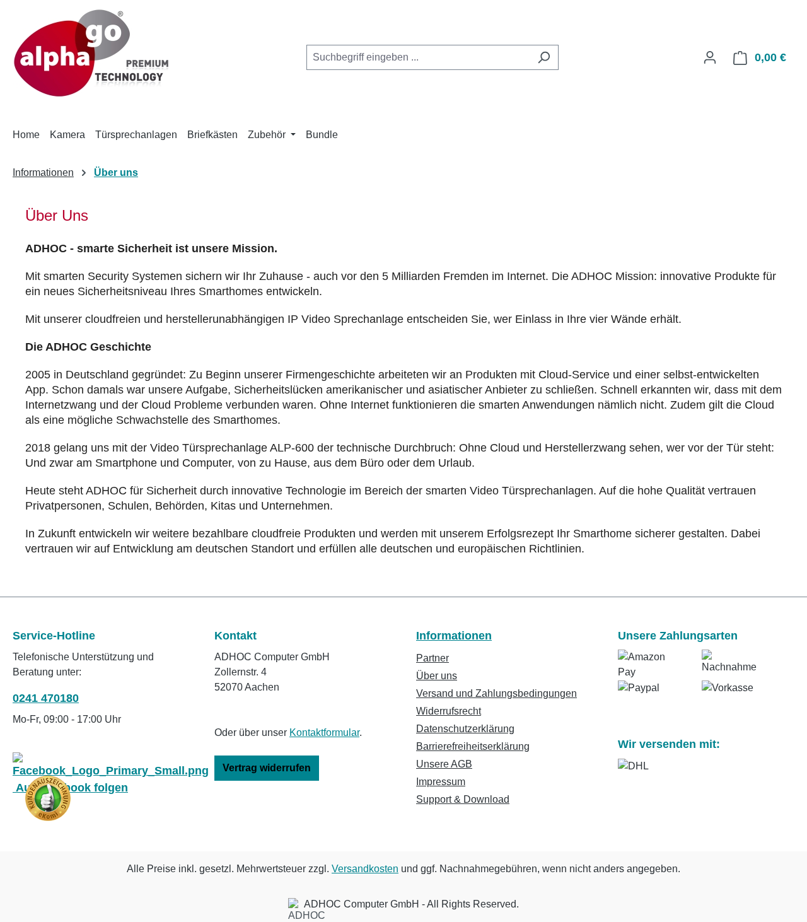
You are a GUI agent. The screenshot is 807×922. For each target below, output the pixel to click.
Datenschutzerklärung (465, 728)
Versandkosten (365, 868)
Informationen (454, 635)
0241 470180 (46, 698)
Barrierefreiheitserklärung (473, 746)
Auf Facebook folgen (70, 787)
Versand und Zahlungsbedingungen (496, 693)
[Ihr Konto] (710, 57)
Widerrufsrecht (448, 711)
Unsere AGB (444, 764)
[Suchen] (544, 57)
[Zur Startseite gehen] (91, 55)
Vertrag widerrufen (267, 767)
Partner (432, 658)
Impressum (440, 781)
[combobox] (418, 57)
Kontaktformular (324, 732)
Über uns (436, 675)
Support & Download (462, 799)
